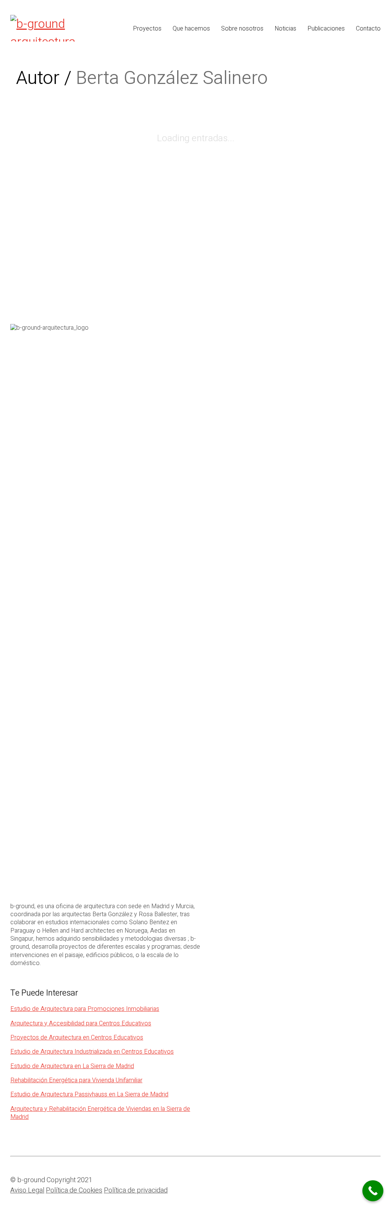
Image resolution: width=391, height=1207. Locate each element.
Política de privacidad (136, 1190)
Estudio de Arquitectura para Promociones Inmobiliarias (84, 1009)
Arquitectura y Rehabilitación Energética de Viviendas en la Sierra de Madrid (100, 1113)
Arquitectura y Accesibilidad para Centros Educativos (80, 1024)
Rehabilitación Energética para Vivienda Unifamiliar (76, 1080)
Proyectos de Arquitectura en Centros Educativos (76, 1038)
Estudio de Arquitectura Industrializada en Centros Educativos (92, 1052)
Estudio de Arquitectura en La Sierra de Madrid (72, 1066)
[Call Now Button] (372, 1190)
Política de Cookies (74, 1190)
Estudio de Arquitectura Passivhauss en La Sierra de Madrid (89, 1095)
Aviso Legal (27, 1190)
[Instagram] (354, 1183)
